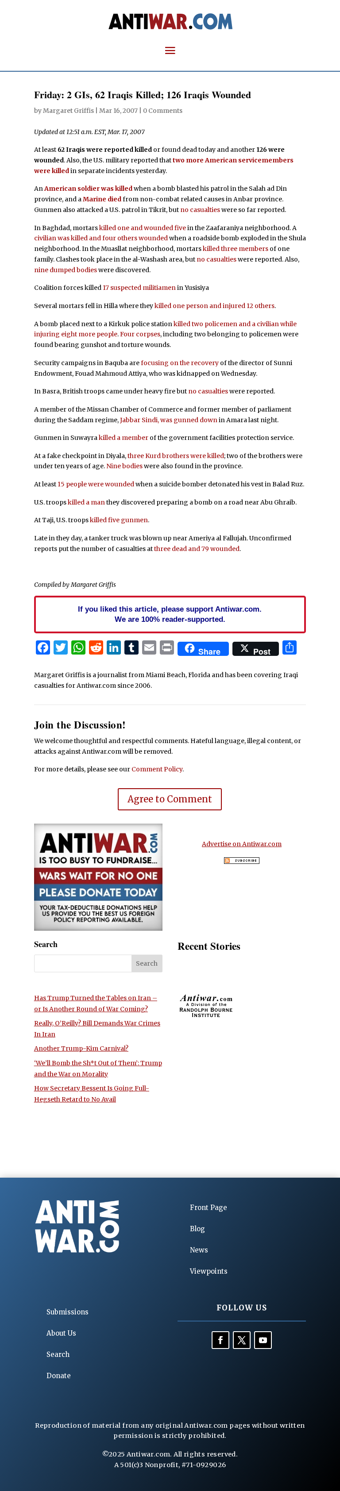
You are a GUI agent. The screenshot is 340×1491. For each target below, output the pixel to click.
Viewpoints (209, 1271)
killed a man (86, 502)
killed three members (235, 249)
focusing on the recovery (180, 363)
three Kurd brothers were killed (176, 456)
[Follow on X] (242, 1340)
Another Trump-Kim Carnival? (81, 1048)
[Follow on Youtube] (263, 1340)
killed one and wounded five (142, 228)
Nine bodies (124, 466)
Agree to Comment (170, 799)
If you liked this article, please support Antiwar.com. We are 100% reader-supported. (170, 614)
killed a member (123, 438)
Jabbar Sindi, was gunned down (168, 420)
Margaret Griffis (68, 111)
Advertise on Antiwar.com (242, 844)
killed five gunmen (119, 520)
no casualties (200, 210)
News (199, 1250)
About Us (61, 1333)
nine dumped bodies (65, 270)
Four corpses (140, 334)
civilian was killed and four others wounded (101, 238)
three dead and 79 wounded (197, 549)
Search (58, 1354)
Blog (197, 1229)
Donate (58, 1376)
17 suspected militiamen (139, 288)
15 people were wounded (96, 484)
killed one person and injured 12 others (214, 306)
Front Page (208, 1207)
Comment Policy (156, 769)
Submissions (67, 1312)
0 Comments (162, 111)
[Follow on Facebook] (220, 1340)
